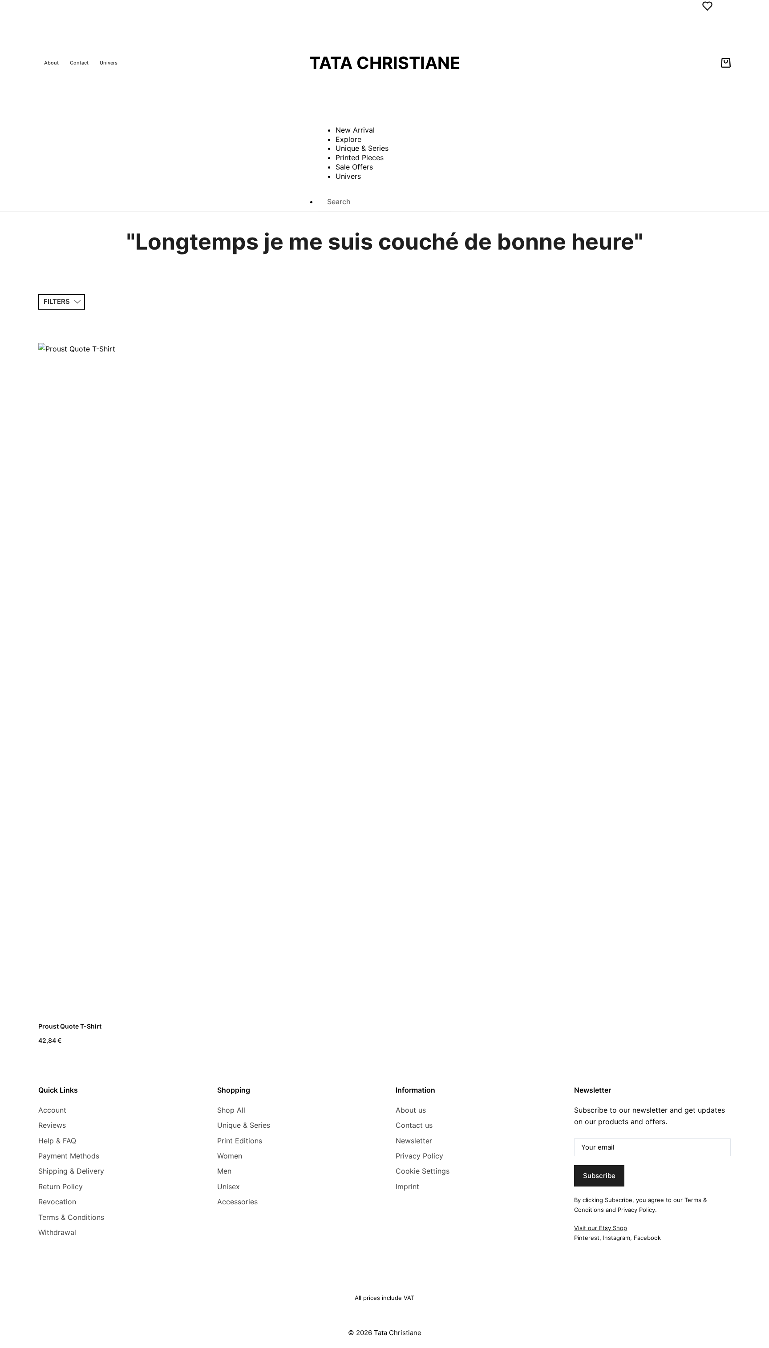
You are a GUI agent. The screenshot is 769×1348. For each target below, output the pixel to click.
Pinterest (586, 1237)
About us (411, 1110)
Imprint (407, 1186)
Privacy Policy (419, 1155)
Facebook (647, 1237)
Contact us (414, 1125)
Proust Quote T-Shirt (69, 1026)
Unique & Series (362, 148)
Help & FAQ (57, 1140)
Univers (108, 63)
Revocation (57, 1201)
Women (229, 1155)
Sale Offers (354, 166)
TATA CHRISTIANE (384, 62)
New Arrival (355, 129)
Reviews (52, 1125)
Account (52, 1110)
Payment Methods (68, 1155)
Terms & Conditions (71, 1217)
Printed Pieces (360, 157)
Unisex (228, 1186)
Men (224, 1170)
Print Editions (239, 1140)
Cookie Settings (422, 1170)
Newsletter (414, 1140)
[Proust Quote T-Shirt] (117, 676)
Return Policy (60, 1186)
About (51, 63)
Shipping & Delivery (71, 1170)
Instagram (616, 1237)
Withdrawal (57, 1232)
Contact (79, 63)
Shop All (231, 1110)
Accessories (237, 1201)
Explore (348, 139)
